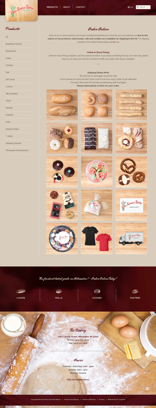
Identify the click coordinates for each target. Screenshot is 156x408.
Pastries (9, 108)
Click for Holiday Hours (78, 380)
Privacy (101, 399)
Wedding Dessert (13, 143)
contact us (114, 42)
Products (52, 7)
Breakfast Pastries (14, 44)
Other (8, 101)
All (7, 37)
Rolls (8, 122)
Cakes (8, 58)
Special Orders (12, 129)
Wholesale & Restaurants (17, 150)
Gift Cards (10, 79)
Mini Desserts (12, 94)
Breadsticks (11, 51)
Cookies (9, 65)
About (66, 7)
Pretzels (9, 115)
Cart (131, 7)
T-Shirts (9, 136)
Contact (80, 7)
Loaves (9, 86)
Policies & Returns (89, 399)
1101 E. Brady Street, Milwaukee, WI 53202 (78, 336)
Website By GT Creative (116, 399)
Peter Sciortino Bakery (52, 399)
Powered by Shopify (71, 399)
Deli (7, 72)
